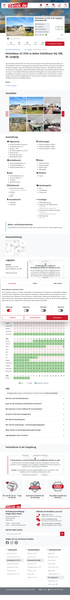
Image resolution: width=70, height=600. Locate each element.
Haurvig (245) (51, 560)
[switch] (26, 310)
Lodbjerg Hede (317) (53, 574)
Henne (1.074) (31, 557)
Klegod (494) (51, 570)
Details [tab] (35, 283)
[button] (4, 5)
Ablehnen (13, 317)
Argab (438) (51, 553)
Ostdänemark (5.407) (13, 564)
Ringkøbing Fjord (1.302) (34, 567)
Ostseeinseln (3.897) (13, 567)
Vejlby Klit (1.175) (32, 577)
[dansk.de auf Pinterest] (16, 542)
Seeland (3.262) (11, 570)
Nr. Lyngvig (28, 49)
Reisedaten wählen (55, 44)
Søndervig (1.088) (53, 584)
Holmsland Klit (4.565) (33, 560)
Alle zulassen (57, 317)
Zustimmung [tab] (12, 283)
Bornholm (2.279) (12, 553)
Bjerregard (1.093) (53, 557)
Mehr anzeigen (12, 85)
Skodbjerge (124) (52, 581)
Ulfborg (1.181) (31, 570)
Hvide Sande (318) (53, 567)
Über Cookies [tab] (58, 283)
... (22, 49)
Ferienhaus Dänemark (13, 49)
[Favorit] (62, 35)
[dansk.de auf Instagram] (11, 542)
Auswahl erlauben (35, 317)
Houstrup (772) (31, 564)
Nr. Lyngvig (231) (53, 577)
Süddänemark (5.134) (13, 574)
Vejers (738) (30, 574)
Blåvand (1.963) (31, 553)
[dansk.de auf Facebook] (7, 542)
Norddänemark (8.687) (13, 557)
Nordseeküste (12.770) (13, 560)
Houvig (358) (51, 564)
